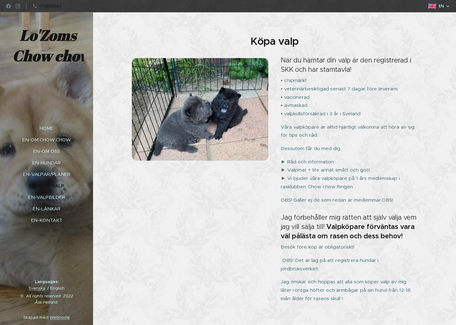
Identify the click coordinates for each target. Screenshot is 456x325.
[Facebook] (8, 6)
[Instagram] (18, 6)
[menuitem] (46, 128)
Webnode (60, 317)
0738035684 (50, 6)
